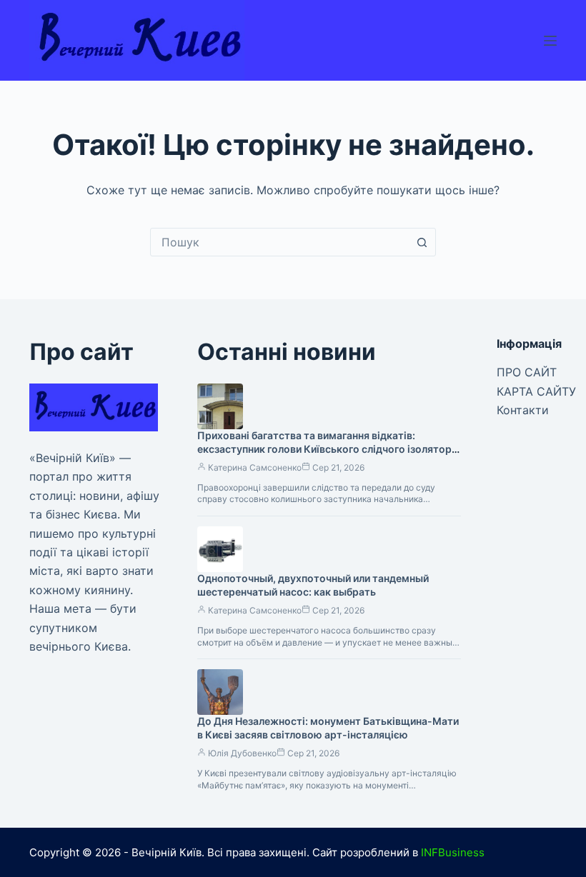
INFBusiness (453, 852)
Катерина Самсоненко (255, 467)
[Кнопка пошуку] (421, 242)
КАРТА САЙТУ (536, 391)
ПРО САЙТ (527, 372)
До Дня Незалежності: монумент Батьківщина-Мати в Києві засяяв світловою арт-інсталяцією (328, 728)
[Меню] (550, 40)
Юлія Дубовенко (242, 753)
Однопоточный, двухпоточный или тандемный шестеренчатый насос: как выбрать (313, 585)
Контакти (523, 410)
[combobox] (279, 242)
